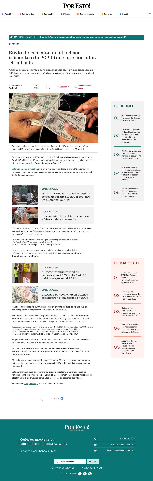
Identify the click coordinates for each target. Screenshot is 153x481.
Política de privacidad (92, 468)
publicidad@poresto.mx (123, 444)
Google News (30, 383)
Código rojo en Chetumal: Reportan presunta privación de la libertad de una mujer (131, 312)
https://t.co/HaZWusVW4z (21, 242)
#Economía (34, 331)
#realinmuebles (63, 331)
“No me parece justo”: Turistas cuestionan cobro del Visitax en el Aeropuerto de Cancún (130, 328)
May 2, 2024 (54, 244)
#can (76, 331)
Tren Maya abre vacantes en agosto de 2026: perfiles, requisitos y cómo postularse (131, 295)
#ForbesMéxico (52, 331)
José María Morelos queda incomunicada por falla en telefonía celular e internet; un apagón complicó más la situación (131, 173)
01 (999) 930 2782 (127, 439)
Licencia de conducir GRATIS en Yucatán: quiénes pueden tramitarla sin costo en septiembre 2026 (129, 277)
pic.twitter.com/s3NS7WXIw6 (41, 242)
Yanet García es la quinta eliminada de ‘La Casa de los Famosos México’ (130, 117)
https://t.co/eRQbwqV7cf (21, 331)
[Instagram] (85, 473)
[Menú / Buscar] (149, 14)
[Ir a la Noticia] (53, 195)
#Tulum (72, 331)
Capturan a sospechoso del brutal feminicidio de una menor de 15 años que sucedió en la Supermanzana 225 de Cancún (131, 135)
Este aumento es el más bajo (25, 169)
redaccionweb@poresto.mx (121, 450)
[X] (90, 473)
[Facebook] (80, 473)
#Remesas (42, 331)
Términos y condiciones (62, 468)
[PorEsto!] (76, 6)
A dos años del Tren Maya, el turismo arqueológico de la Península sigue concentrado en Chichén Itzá (129, 347)
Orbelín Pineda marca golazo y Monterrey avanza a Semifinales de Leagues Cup (130, 192)
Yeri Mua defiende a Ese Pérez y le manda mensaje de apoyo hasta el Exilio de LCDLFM (131, 154)
